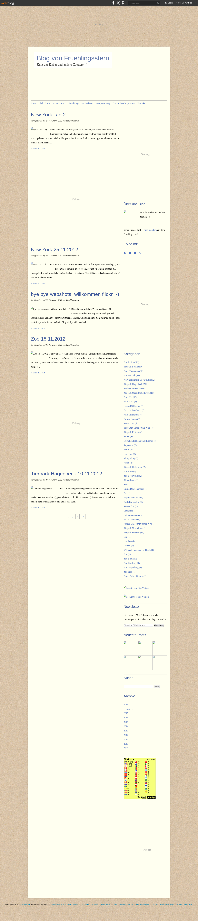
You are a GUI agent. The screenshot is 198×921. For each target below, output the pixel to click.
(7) (133, 405)
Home (34, 103)
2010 (126, 743)
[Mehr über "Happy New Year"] (145, 648)
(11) (136, 388)
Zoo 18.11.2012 (48, 339)
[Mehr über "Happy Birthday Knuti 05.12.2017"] (145, 663)
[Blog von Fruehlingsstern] (131, 217)
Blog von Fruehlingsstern (73, 58)
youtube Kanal (59, 103)
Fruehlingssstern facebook (81, 103)
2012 (126, 734)
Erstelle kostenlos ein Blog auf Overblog (64, 904)
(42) (133, 370)
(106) (133, 366)
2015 (126, 721)
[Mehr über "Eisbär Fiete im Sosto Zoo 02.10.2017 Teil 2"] (160, 663)
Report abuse (105, 904)
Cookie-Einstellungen (184, 904)
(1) (131, 480)
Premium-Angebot (142, 904)
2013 (126, 730)
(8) (130, 401)
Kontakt (141, 103)
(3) (128, 436)
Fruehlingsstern (150, 229)
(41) (132, 375)
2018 (126, 704)
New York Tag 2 (48, 114)
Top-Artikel (85, 904)
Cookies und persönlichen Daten (163, 904)
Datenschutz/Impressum (124, 103)
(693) (131, 362)
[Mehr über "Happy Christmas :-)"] (160, 648)
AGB (115, 904)
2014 (126, 726)
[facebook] (113, 3)
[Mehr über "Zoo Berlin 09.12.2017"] (131, 663)
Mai (128, 708)
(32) (139, 379)
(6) (133, 414)
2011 (126, 739)
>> (83, 516)
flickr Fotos (44, 103)
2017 (126, 713)
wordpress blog (103, 103)
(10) (130, 397)
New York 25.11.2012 (54, 249)
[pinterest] (123, 3)
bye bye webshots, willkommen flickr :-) (75, 294)
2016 (126, 717)
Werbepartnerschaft (126, 904)
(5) (132, 418)
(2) (130, 445)
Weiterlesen (38, 149)
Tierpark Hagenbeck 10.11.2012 (66, 473)
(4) (133, 432)
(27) (135, 384)
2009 (126, 747)
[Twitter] (118, 3)
